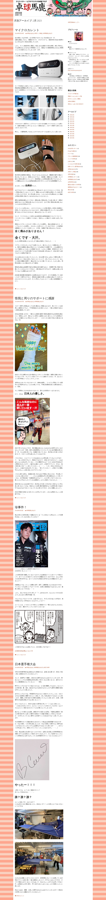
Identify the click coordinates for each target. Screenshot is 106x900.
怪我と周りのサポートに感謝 (34, 298)
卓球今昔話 (71, 174)
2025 (72, 117)
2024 (72, 119)
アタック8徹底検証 (73, 156)
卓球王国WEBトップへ (73, 22)
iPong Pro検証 (71, 151)
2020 (72, 127)
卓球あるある (30, 33)
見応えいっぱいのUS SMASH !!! (75, 104)
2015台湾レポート (72, 148)
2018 (72, 131)
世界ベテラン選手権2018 (74, 166)
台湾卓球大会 (71, 182)
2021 (72, 125)
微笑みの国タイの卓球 (74, 184)
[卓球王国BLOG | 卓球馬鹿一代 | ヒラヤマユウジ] (53, 8)
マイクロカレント (27, 30)
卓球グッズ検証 (38, 33)
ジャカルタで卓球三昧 (74, 164)
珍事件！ (21, 507)
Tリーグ (70, 153)
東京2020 (70, 189)
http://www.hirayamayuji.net (75, 70)
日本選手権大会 (25, 664)
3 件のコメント (20, 896)
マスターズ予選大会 (73, 93)
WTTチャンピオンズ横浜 (74, 99)
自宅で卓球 (46, 667)
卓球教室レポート (72, 177)
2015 (72, 138)
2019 (72, 129)
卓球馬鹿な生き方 (47, 33)
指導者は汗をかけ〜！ (74, 187)
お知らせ (70, 161)
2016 (72, 135)
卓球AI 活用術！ (72, 101)
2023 (72, 121)
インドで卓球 (71, 159)
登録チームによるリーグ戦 (75, 96)
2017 (72, 133)
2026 (72, 115)
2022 (72, 123)
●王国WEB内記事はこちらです (24, 651)
